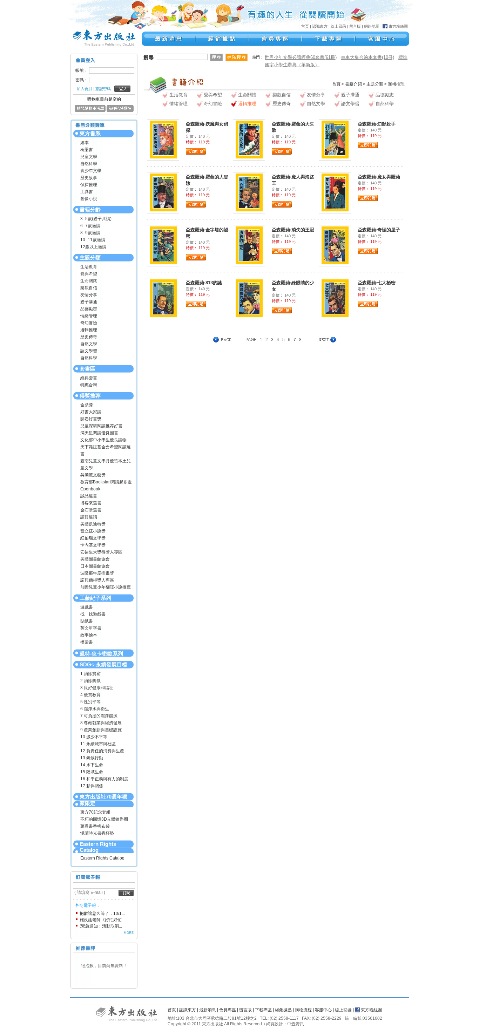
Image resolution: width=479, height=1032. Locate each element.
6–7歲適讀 (90, 225)
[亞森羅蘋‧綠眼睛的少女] (249, 298)
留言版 (355, 26)
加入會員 (84, 89)
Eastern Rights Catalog (98, 847)
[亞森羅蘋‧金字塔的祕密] (163, 245)
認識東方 (320, 26)
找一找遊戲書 (93, 614)
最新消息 (207, 1009)
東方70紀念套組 (95, 812)
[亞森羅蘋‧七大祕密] (335, 298)
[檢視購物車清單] (90, 110)
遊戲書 (86, 607)
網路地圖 (371, 26)
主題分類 (90, 257)
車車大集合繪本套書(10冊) (367, 57)
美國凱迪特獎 (93, 524)
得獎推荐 (90, 396)
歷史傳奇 (88, 336)
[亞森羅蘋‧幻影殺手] (335, 139)
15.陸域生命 (91, 771)
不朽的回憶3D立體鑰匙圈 (104, 819)
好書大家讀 (90, 411)
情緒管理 (88, 315)
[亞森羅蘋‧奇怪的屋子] (335, 245)
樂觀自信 (88, 287)
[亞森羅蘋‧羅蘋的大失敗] (249, 139)
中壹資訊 (295, 1023)
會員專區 (227, 1009)
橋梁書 (86, 149)
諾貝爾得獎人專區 (97, 580)
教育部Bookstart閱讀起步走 (106, 482)
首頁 (305, 26)
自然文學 (88, 343)
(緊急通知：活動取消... (101, 926)
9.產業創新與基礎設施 (101, 729)
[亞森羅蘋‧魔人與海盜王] (249, 192)
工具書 (86, 191)
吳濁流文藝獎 (93, 475)
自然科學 (88, 163)
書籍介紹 (353, 84)
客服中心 (323, 1009)
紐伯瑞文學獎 (93, 538)
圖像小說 (88, 198)
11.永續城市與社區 (98, 743)
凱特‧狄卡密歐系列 (101, 654)
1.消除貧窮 (90, 673)
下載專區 (263, 1009)
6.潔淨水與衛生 (94, 708)
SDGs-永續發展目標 (103, 664)
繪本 (84, 142)
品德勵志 (88, 308)
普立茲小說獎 (93, 531)
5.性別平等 (90, 701)
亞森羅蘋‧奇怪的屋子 (379, 229)
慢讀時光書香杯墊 (97, 833)
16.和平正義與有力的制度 (104, 778)
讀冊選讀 (88, 517)
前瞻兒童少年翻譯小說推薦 (105, 587)
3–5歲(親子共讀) (96, 218)
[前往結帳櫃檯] (120, 110)
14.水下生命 (91, 764)
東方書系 (90, 133)
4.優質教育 (90, 694)
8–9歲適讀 (90, 232)
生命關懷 (88, 280)
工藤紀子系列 (95, 598)
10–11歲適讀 (92, 239)
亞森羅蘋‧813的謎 (204, 282)
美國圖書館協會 (95, 559)
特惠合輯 (88, 384)
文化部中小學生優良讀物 (103, 439)
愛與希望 (88, 273)
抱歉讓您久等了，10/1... (102, 913)
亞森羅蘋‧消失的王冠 (293, 229)
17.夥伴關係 (91, 785)
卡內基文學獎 (93, 545)
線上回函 (338, 26)
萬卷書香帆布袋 (95, 826)
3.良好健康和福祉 (96, 687)
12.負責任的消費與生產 (102, 750)
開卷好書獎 (90, 418)
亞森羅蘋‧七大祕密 (377, 282)
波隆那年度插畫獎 (97, 573)
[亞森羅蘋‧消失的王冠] (249, 245)
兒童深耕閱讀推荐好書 (101, 425)
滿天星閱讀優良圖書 (99, 432)
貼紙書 (86, 621)
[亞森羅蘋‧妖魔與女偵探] (163, 139)
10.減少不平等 (93, 736)
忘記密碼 (103, 89)
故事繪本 (88, 635)
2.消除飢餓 (90, 680)
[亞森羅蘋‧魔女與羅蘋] (335, 192)
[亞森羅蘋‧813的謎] (163, 298)
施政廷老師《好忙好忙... (102, 919)
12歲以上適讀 (93, 246)
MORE (129, 933)
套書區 (87, 369)
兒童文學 (88, 156)
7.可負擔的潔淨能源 (98, 715)
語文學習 (88, 350)
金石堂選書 (90, 510)
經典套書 (88, 377)
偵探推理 (88, 184)
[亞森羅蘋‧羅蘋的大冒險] (163, 192)
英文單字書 (90, 628)
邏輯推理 (88, 329)
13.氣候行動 (91, 757)
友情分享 (88, 294)
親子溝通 (88, 301)
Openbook (90, 489)
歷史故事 (88, 177)
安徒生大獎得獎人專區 (101, 552)
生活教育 (88, 266)
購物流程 (303, 1009)
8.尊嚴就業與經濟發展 (101, 722)
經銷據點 (283, 1009)
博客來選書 (90, 503)
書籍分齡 (90, 209)
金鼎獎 (86, 404)
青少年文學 (90, 170)
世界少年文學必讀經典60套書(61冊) (301, 57)
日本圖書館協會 (95, 566)
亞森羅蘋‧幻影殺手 (377, 124)
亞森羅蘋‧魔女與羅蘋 (379, 176)
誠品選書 (88, 496)
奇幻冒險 (88, 322)
